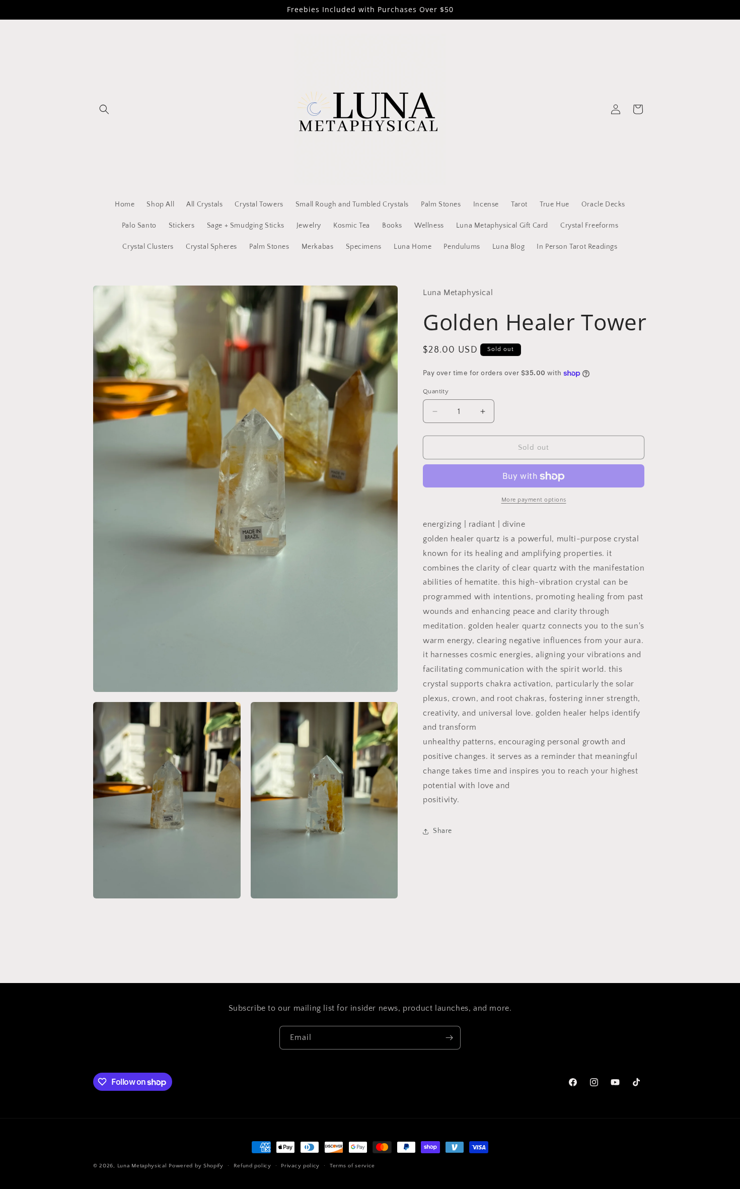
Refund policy (252, 1166)
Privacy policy (300, 1166)
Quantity (436, 391)
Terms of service (352, 1166)
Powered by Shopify (196, 1166)
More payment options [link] (533, 500)
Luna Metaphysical (142, 1166)
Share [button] (442, 831)
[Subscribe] (449, 1038)
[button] (104, 109)
